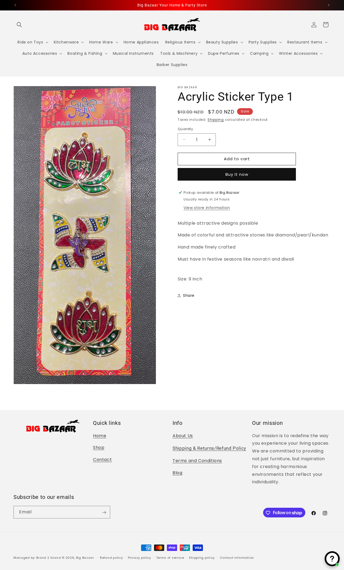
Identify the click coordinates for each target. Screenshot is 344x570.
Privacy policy (139, 557)
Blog (177, 472)
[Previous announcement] (15, 5)
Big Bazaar (85, 558)
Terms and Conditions (197, 461)
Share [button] (189, 295)
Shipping (215, 119)
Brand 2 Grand (48, 558)
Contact (102, 459)
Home (99, 435)
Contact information (237, 557)
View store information (207, 207)
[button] (19, 25)
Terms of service (170, 557)
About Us (183, 435)
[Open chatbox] (332, 558)
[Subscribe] (104, 512)
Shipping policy (202, 557)
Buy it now (236, 174)
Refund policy (111, 557)
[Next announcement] (329, 5)
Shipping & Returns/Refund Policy (209, 448)
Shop (98, 447)
